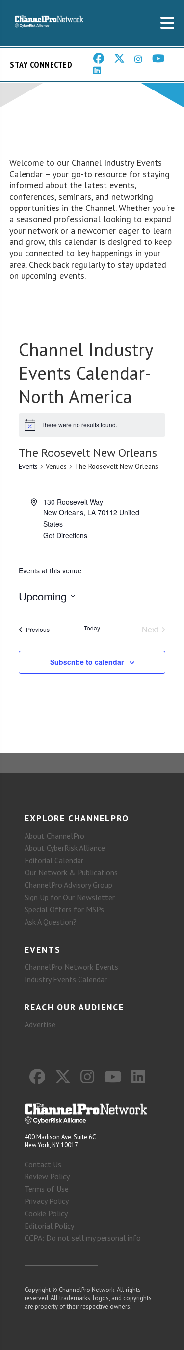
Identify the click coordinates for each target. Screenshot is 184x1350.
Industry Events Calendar (66, 979)
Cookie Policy (46, 1213)
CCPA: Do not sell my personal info (83, 1238)
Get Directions (65, 535)
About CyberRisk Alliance (65, 848)
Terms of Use (47, 1189)
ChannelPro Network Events (71, 967)
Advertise (40, 1024)
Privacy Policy (47, 1201)
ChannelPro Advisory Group (68, 885)
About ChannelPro (54, 835)
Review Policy (47, 1176)
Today (92, 628)
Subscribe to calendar (87, 662)
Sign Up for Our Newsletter (70, 897)
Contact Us (43, 1164)
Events (28, 466)
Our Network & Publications (71, 872)
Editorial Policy (49, 1225)
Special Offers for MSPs (64, 909)
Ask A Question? (51, 922)
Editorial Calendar (54, 860)
